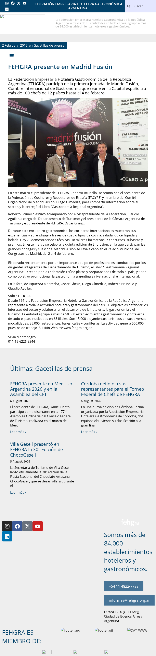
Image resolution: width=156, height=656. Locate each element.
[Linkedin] (7, 9)
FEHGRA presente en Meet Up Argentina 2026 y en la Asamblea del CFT (41, 388)
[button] (11, 55)
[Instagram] (7, 3)
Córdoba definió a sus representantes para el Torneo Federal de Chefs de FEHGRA (112, 388)
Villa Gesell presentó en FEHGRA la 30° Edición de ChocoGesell (36, 449)
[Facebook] (13, 3)
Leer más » (18, 432)
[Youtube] (24, 3)
